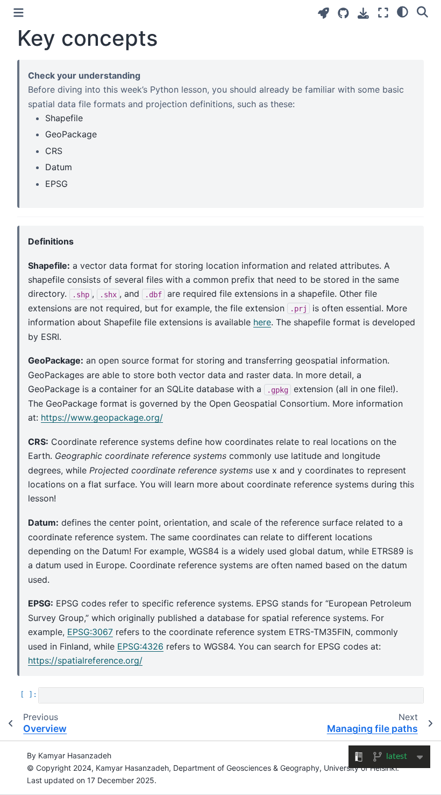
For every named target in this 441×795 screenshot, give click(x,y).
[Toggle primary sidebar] (19, 12)
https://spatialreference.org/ (85, 660)
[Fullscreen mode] (383, 12)
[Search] (422, 11)
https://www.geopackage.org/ (102, 417)
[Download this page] (363, 13)
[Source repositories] (343, 13)
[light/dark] (402, 11)
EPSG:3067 (90, 631)
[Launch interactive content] (323, 13)
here (262, 322)
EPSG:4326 (140, 646)
